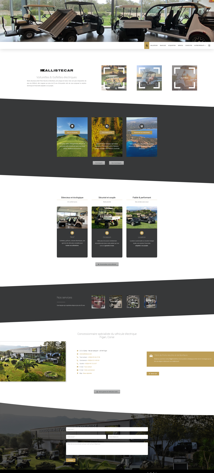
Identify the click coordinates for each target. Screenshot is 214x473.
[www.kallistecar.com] (146, 45)
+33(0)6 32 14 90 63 (93, 360)
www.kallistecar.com (86, 354)
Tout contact (88, 367)
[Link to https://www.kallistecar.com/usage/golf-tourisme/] (72, 126)
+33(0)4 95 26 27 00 (94, 357)
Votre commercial (89, 370)
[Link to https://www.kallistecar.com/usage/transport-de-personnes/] (141, 126)
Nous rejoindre (87, 373)
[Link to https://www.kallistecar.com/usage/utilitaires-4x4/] (107, 126)
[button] (209, 45)
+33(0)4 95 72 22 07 (91, 363)
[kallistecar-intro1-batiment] (33, 342)
